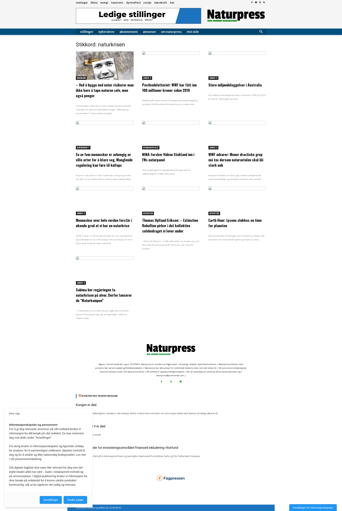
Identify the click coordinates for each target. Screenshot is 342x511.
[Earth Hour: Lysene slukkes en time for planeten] (237, 201)
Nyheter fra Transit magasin (100, 396)
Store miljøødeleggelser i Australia (235, 85)
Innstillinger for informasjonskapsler (313, 507)
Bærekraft (83, 147)
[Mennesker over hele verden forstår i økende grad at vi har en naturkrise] (105, 201)
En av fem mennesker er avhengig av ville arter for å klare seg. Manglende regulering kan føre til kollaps (104, 160)
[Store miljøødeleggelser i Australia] (237, 65)
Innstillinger (50, 499)
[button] (261, 32)
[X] (171, 381)
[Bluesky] (256, 3)
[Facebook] (252, 3)
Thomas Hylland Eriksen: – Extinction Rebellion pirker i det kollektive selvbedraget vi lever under (170, 225)
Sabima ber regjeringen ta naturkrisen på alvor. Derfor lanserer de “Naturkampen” (104, 295)
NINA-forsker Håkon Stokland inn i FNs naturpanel (168, 157)
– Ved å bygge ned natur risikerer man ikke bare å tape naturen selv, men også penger (105, 90)
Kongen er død (86, 405)
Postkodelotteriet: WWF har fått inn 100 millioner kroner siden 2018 (169, 87)
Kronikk (81, 78)
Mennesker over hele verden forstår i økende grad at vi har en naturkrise (104, 222)
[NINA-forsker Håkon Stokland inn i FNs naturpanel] (171, 135)
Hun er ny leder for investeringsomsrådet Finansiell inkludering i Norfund (127, 447)
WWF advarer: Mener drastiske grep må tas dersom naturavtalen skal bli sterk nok (235, 160)
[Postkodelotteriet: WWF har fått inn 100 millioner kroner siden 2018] (171, 65)
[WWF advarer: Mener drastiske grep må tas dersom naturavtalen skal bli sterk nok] (237, 135)
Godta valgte (75, 499)
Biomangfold (150, 147)
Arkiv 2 (147, 78)
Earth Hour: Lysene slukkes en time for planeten (235, 222)
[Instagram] (260, 3)
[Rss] (264, 3)
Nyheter (148, 213)
